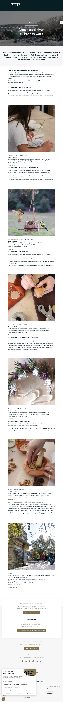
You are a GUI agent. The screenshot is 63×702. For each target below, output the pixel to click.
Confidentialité (39, 681)
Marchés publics (51, 691)
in (33, 661)
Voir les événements (31, 648)
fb (22, 661)
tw (26, 661)
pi (30, 661)
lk (37, 661)
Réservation (11, 165)
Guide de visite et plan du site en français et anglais (31, 630)
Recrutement (50, 693)
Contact (4, 695)
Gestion (49, 688)
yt (41, 661)
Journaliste (27, 697)
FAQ (3, 697)
